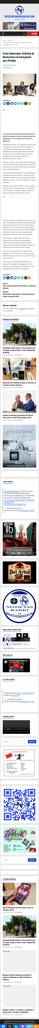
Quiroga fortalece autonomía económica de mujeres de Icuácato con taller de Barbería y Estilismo (17, 977)
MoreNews (27, 1024)
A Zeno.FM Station (8, 648)
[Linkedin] (11, 103)
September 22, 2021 (27, 701)
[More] (29, 103)
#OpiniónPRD (9, 502)
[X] (8, 103)
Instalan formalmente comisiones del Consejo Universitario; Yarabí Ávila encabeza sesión (18, 416)
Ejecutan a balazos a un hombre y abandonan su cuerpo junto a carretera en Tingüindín (18, 1011)
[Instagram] (22, 103)
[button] (3, 34)
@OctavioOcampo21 (12, 491)
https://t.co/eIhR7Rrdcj (24, 693)
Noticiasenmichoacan (9, 65)
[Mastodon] (15, 103)
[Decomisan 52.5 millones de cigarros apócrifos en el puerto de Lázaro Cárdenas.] (19, 369)
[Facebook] (4, 103)
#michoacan (9, 500)
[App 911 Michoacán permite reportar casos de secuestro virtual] (19, 894)
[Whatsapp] (18, 103)
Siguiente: (19, 294)
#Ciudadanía (29, 500)
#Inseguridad (19, 500)
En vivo (34, 34)
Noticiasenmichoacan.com (19, 16)
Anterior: (19, 285)
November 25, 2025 (27, 510)
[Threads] (25, 103)
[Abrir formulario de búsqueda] (24, 34)
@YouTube (15, 695)
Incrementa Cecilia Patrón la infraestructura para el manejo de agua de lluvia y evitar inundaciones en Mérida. (19, 350)
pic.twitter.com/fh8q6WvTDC (15, 504)
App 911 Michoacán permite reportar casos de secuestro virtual (18, 908)
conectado (21, 309)
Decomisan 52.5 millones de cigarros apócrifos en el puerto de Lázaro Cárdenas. (19, 383)
